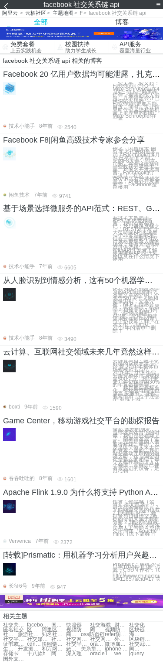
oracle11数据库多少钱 (102, 653)
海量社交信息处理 (136, 634)
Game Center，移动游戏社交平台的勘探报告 (81, 420)
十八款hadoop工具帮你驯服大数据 (39, 653)
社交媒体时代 (10, 634)
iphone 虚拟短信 (117, 649)
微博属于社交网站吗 (117, 644)
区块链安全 (34, 629)
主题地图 (63, 13)
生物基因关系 (10, 649)
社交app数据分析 (141, 644)
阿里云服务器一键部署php (58, 653)
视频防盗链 (78, 629)
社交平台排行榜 (78, 644)
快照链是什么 (54, 644)
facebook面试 (39, 625)
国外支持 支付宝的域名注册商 (15, 659)
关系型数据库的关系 (93, 649)
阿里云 (10, 13)
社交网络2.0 (58, 639)
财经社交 (121, 625)
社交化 (137, 625)
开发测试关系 (30, 649)
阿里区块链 (54, 629)
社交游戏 (100, 625)
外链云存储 (121, 639)
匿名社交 (13, 629)
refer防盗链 (117, 634)
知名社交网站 (54, 634)
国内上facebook (58, 625)
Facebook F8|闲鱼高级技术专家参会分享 (74, 140)
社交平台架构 (15, 639)
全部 (41, 22)
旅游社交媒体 (30, 634)
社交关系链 (15, 625)
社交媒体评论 (39, 639)
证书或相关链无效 (15, 644)
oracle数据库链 (97, 644)
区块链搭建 (141, 629)
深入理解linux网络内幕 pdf (78, 653)
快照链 (74, 625)
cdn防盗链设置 (34, 644)
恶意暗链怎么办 (73, 649)
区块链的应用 (141, 639)
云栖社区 (35, 13)
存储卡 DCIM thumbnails (15, 653)
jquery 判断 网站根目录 (141, 653)
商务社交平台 (73, 634)
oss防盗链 (93, 634)
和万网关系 (54, 649)
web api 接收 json (121, 653)
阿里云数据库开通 (136, 649)
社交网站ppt (78, 639)
